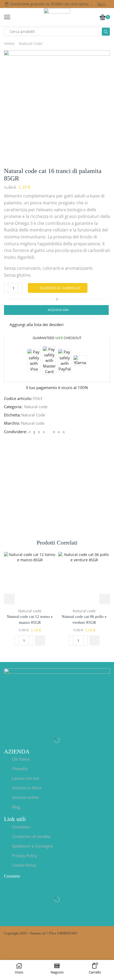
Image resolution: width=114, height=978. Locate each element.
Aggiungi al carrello (60, 288)
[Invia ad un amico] (48, 431)
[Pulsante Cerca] (106, 32)
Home (9, 43)
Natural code (30, 43)
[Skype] (63, 431)
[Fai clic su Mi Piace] (34, 431)
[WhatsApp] (58, 431)
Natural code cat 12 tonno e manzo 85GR (30, 619)
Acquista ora (58, 310)
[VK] (39, 431)
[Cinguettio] (29, 431)
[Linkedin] (53, 431)
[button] (40, 640)
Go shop (103, 3)
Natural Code (33, 415)
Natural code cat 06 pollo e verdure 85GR (84, 619)
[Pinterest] (43, 431)
